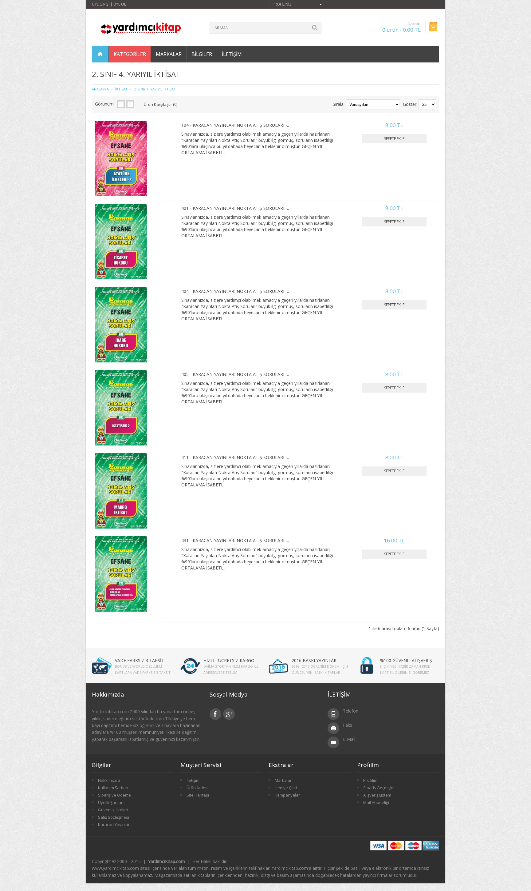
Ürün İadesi (197, 787)
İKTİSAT (121, 89)
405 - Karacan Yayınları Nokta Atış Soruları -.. (235, 374)
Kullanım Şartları (113, 787)
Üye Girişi (100, 4)
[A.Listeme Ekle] (158, 189)
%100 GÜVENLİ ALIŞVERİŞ (406, 660)
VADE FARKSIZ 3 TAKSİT (139, 660)
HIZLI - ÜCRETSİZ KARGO (228, 660)
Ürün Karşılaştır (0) (160, 104)
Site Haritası (198, 795)
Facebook (215, 714)
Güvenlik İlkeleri (113, 810)
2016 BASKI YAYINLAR (314, 660)
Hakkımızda (109, 780)
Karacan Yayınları (114, 824)
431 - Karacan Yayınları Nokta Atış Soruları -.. (235, 540)
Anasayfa (100, 89)
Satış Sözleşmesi (113, 817)
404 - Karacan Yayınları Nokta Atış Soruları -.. (235, 291)
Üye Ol (119, 4)
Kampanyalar (287, 795)
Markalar (283, 780)
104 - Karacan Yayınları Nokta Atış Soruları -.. (235, 125)
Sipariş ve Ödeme (114, 795)
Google (229, 714)
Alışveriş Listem (377, 795)
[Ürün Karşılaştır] (168, 189)
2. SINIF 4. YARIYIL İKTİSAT (155, 89)
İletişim (232, 54)
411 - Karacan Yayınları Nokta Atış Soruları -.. (235, 457)
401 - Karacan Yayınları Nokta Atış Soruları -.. (235, 208)
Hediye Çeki (286, 787)
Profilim (370, 780)
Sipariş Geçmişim (379, 787)
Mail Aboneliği (376, 802)
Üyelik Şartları (111, 802)
